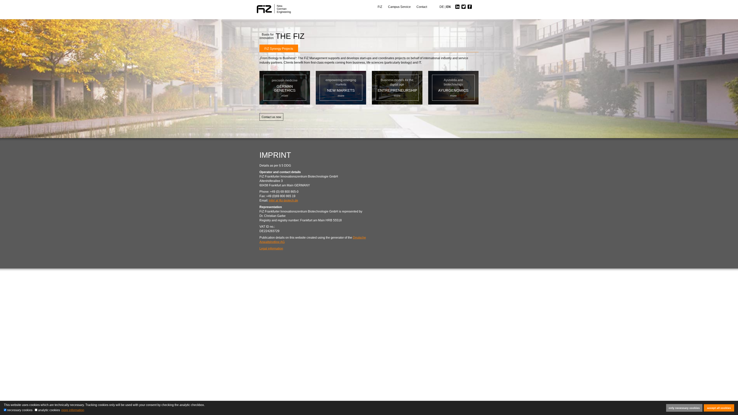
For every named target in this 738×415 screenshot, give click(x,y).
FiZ (380, 6)
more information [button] (72, 410)
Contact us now (271, 117)
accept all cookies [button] (719, 407)
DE (442, 6)
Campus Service (399, 6)
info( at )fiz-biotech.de (283, 200)
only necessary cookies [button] (684, 407)
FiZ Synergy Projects (278, 48)
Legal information (271, 248)
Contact (421, 6)
